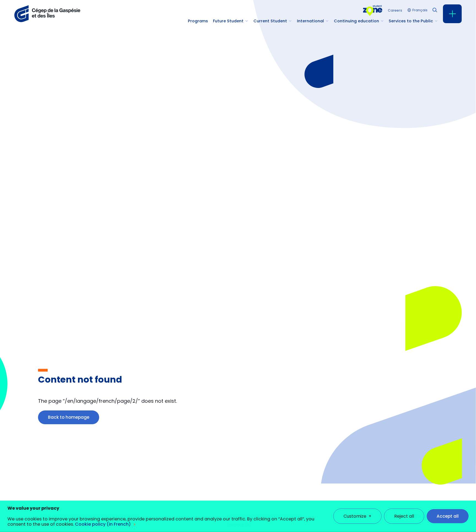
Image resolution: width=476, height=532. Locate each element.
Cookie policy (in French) (103, 524)
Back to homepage (68, 417)
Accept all (448, 516)
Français (420, 10)
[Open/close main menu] (452, 13)
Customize (357, 516)
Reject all (404, 516)
